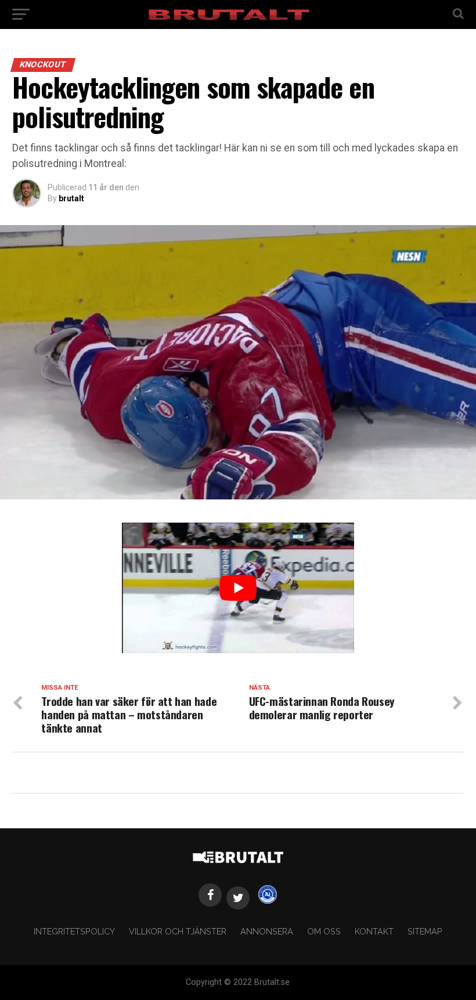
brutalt (71, 198)
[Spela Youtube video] (238, 588)
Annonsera (266, 931)
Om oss (324, 931)
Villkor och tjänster (177, 931)
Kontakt (374, 931)
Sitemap (425, 931)
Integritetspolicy (74, 931)
